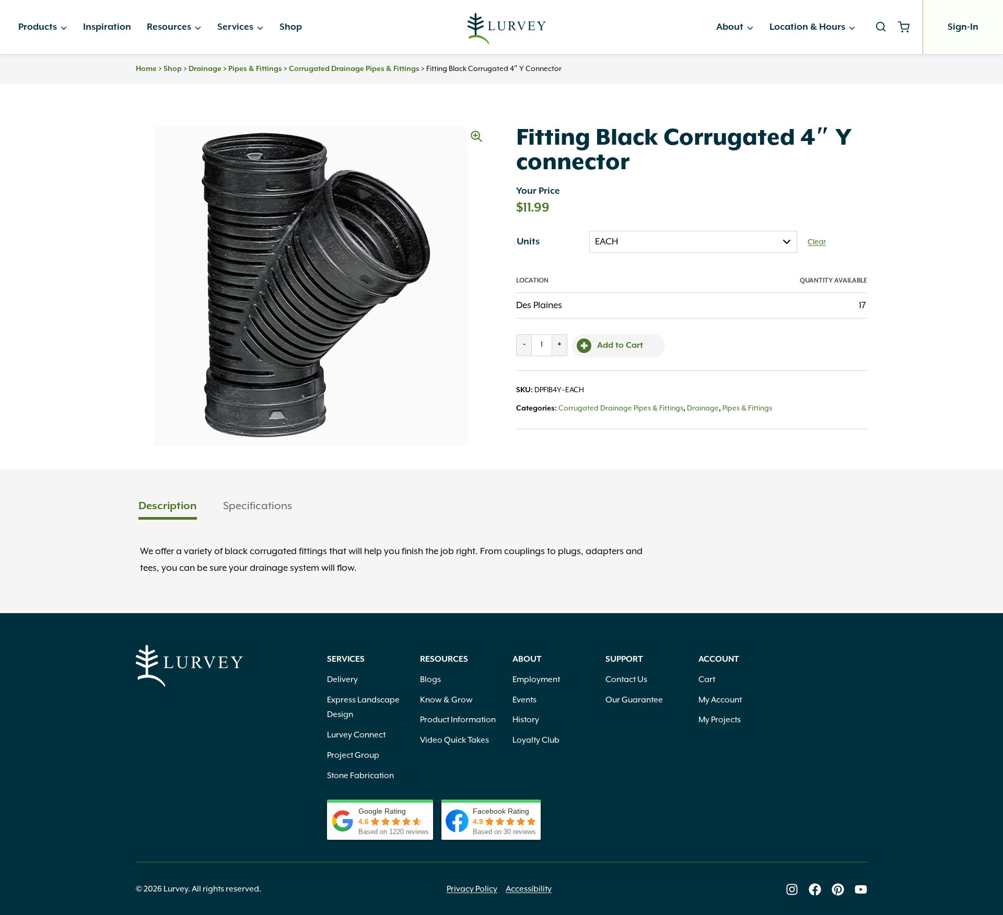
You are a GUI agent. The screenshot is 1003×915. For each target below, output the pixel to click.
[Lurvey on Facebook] (815, 889)
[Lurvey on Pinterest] (838, 889)
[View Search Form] (881, 27)
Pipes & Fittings (255, 69)
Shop (290, 27)
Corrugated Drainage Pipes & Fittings (354, 69)
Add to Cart (620, 345)
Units (528, 242)
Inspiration (107, 27)
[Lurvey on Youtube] (861, 889)
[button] (476, 136)
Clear (817, 242)
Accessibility (529, 889)
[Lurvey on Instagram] (792, 889)
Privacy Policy (472, 889)
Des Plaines (539, 305)
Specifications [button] (257, 506)
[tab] (167, 507)
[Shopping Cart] (907, 27)
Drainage (205, 69)
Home (146, 69)
